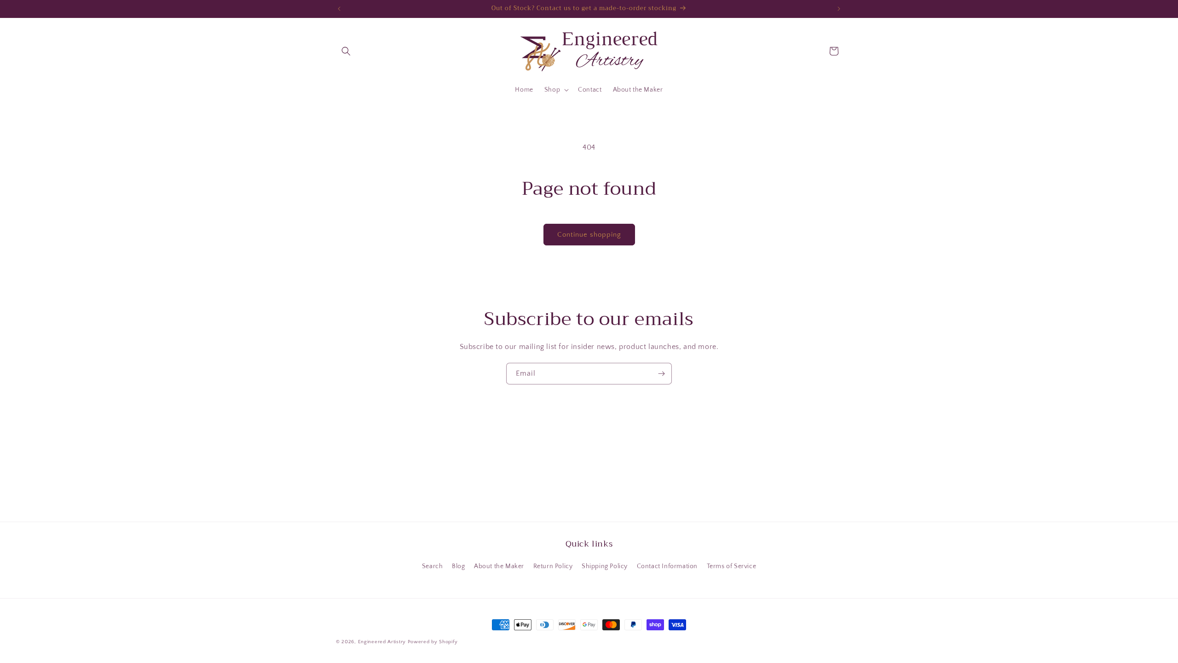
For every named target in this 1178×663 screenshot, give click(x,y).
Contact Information (667, 566)
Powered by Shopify (433, 642)
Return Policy (553, 566)
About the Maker (499, 566)
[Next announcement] (839, 8)
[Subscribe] (661, 373)
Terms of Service (731, 566)
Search (432, 566)
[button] (346, 51)
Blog (458, 566)
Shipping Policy (605, 566)
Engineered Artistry (382, 642)
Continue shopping (589, 234)
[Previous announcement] (339, 8)
